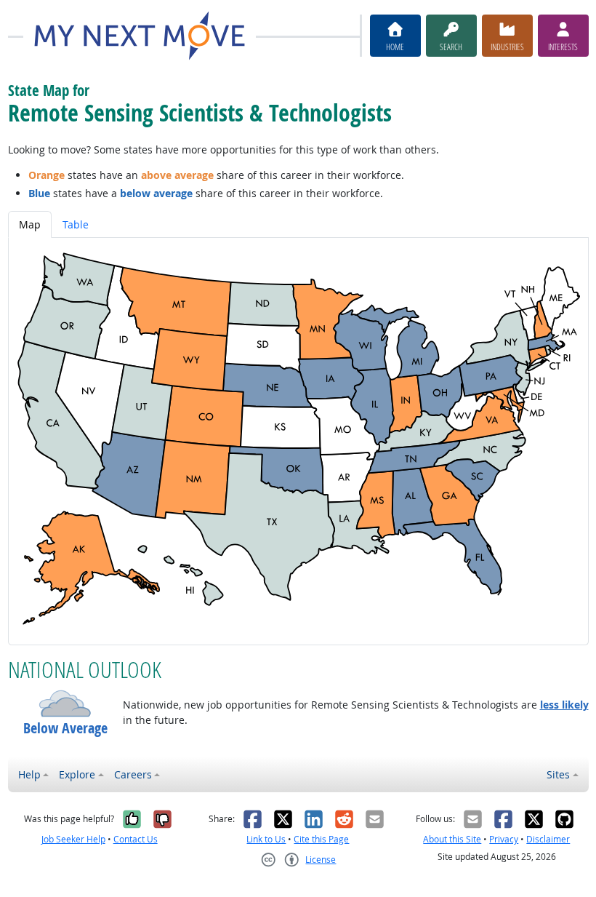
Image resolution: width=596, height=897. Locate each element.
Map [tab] (30, 224)
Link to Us (266, 839)
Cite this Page (321, 839)
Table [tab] (76, 224)
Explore (77, 774)
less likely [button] (564, 704)
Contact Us (135, 839)
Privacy (503, 839)
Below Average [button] (65, 727)
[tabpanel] (298, 441)
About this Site (452, 839)
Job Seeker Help (73, 839)
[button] (65, 703)
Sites (558, 774)
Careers (133, 774)
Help (29, 774)
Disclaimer (548, 839)
